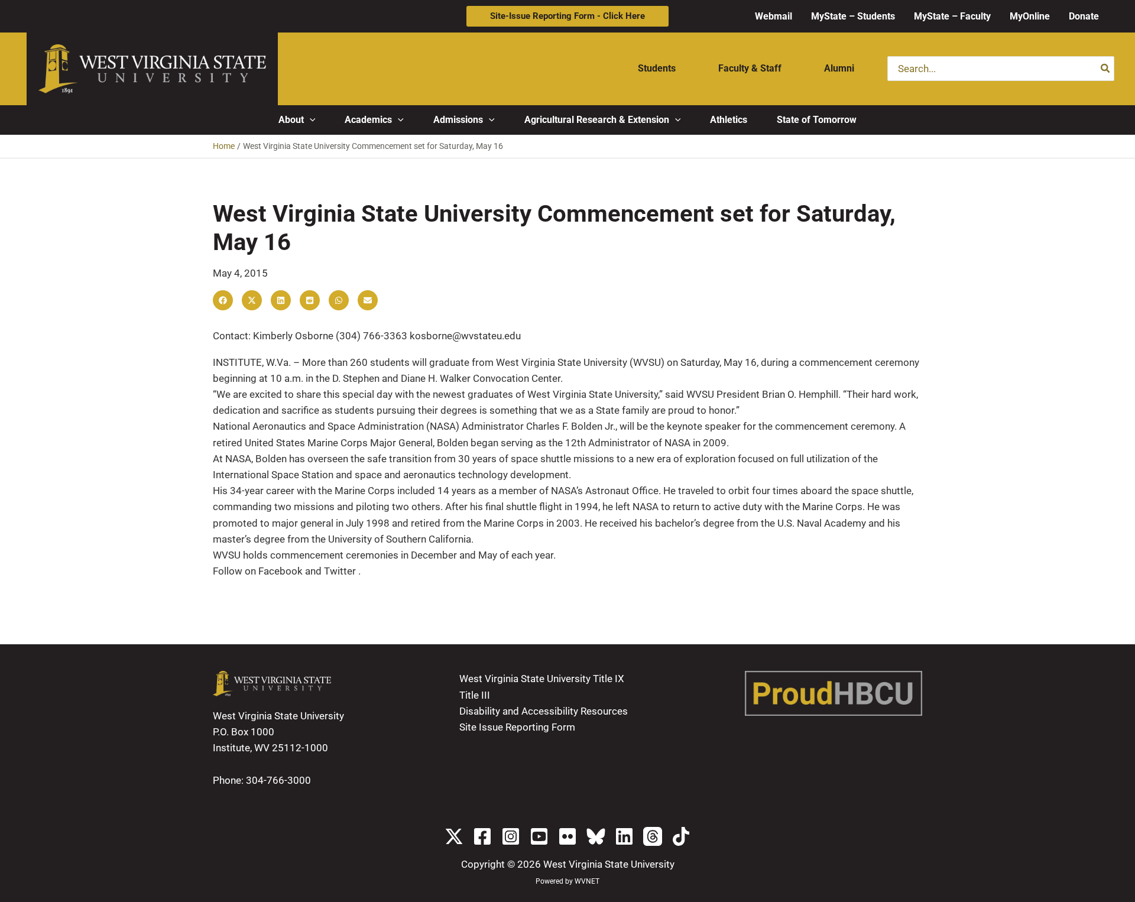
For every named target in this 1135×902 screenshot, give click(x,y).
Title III (474, 695)
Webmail (773, 16)
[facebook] (482, 836)
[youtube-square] (539, 836)
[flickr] (567, 836)
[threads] (652, 836)
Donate (1084, 16)
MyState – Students (853, 16)
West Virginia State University (608, 864)
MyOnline (1030, 16)
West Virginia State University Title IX (541, 678)
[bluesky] (595, 836)
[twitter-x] (454, 836)
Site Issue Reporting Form (517, 727)
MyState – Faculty (952, 16)
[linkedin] (624, 836)
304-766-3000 (278, 780)
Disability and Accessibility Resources (543, 711)
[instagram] (510, 836)
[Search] (1105, 68)
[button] (567, 16)
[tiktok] (681, 836)
